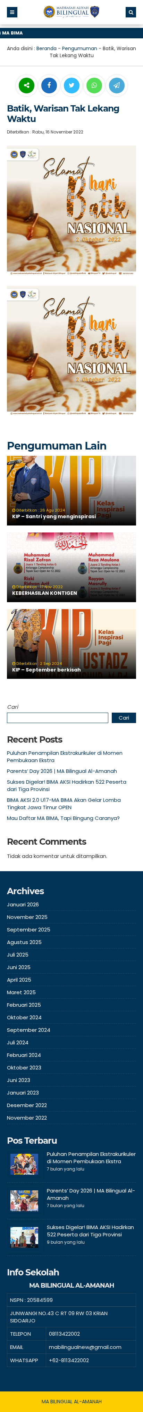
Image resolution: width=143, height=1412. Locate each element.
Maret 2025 (21, 992)
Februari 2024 (24, 1055)
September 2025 (28, 929)
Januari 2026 (23, 904)
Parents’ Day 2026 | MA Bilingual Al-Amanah (62, 771)
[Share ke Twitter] (72, 85)
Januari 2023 (23, 1092)
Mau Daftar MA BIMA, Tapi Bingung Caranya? (63, 818)
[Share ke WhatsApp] (94, 86)
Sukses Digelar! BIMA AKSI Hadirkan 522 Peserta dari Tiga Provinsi (90, 1230)
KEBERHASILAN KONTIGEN (44, 593)
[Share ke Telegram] (116, 85)
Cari (12, 707)
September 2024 (28, 1030)
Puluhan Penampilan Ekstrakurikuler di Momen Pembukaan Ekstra (91, 1157)
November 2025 (27, 917)
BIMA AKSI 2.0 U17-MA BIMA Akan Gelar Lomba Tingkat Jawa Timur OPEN (64, 803)
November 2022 (27, 1117)
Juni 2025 (19, 967)
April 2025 (19, 979)
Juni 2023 (18, 1080)
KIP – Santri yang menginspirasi (54, 516)
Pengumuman (79, 48)
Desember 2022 (27, 1105)
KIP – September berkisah (46, 669)
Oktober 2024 (24, 1017)
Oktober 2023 (24, 1067)
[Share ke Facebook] (50, 85)
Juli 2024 (17, 1042)
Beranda (46, 48)
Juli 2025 (17, 954)
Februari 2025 (24, 1004)
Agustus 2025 (24, 942)
